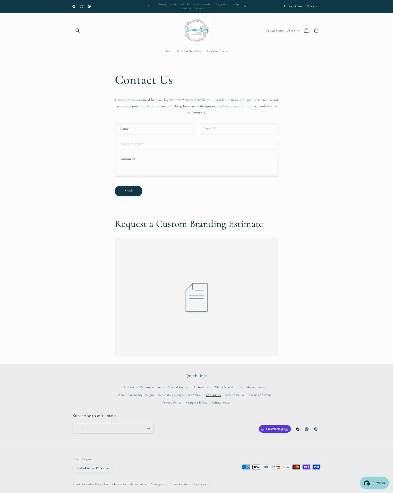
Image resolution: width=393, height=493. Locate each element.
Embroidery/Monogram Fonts (144, 387)
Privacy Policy (171, 402)
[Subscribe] (149, 428)
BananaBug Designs (92, 484)
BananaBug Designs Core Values (179, 395)
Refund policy (221, 402)
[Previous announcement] (148, 6)
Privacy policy (158, 484)
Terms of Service (260, 395)
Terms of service (179, 484)
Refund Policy (234, 395)
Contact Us (213, 395)
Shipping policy (201, 484)
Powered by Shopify (115, 484)
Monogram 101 (256, 387)
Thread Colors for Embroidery (189, 387)
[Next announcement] (245, 6)
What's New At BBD (228, 387)
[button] (77, 30)
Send (128, 191)
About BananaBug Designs (136, 395)
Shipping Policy (196, 402)
